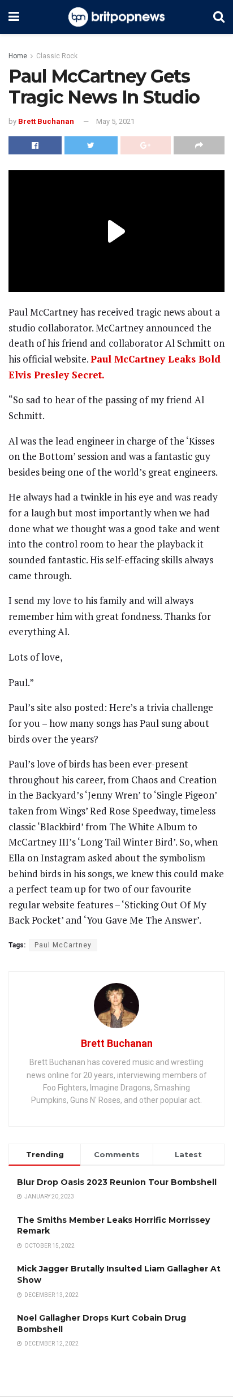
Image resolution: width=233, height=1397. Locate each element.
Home (17, 56)
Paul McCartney (63, 945)
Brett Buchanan (46, 121)
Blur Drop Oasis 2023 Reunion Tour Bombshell (117, 1182)
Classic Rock (56, 56)
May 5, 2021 (115, 121)
